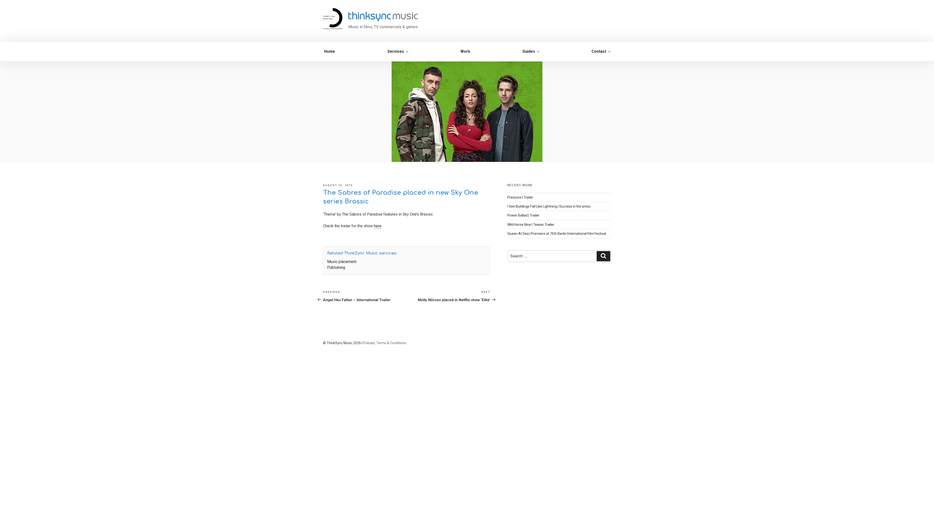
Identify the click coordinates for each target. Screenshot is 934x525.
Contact (599, 51)
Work (465, 51)
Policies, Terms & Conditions (384, 343)
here (377, 226)
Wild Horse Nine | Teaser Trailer (530, 225)
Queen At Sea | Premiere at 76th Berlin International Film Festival (556, 234)
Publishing (336, 267)
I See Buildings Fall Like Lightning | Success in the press (549, 206)
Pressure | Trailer (520, 197)
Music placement (341, 261)
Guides (528, 51)
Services (395, 51)
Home (329, 51)
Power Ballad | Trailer (523, 215)
